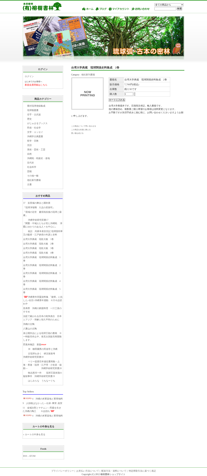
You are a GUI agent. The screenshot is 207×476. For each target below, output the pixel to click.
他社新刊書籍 (88, 74)
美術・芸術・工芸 (36, 149)
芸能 (29, 171)
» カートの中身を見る (34, 434)
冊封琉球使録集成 (36, 106)
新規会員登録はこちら (36, 85)
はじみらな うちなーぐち (41, 381)
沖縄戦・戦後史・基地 (38, 158)
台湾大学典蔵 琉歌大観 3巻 (38, 248)
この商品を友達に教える (81, 130)
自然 (29, 154)
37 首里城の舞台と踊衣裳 (36, 203)
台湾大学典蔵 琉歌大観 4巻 (38, 253)
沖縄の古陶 (28, 324)
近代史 (30, 162)
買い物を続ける (77, 133)
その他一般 (32, 176)
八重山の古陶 (31, 328)
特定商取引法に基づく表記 (142, 471)
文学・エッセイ (35, 132)
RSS (25, 456)
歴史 (29, 119)
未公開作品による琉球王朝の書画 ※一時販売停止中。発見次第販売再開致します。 (42, 336)
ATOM (32, 456)
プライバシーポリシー (62, 471)
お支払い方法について (87, 471)
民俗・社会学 (34, 128)
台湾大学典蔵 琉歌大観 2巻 (38, 244)
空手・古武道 (34, 114)
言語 (29, 145)
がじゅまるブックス (37, 123)
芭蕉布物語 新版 (32, 344)
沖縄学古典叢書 (35, 136)
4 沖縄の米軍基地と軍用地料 (47, 399)
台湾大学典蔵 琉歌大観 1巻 (38, 239)
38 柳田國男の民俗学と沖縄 (42, 349)
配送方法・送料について (113, 471)
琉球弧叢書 (32, 110)
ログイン (29, 76)
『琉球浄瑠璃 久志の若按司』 (39, 207)
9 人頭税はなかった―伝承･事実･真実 (42, 403)
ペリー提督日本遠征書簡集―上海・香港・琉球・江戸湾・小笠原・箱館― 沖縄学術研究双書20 (42, 365)
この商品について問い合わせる (83, 126)
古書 (29, 184)
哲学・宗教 (32, 141)
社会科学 (31, 167)
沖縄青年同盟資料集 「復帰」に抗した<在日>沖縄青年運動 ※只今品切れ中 (43, 300)
